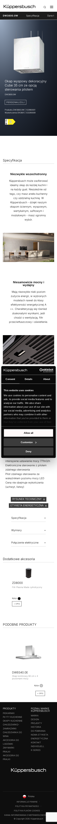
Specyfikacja (32, 15)
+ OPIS (17, 604)
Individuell (37, 746)
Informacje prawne (27, 802)
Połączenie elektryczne (24, 542)
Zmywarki (8, 747)
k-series (36, 750)
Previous (3, 579)
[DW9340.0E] (28, 653)
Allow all (28, 433)
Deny (28, 451)
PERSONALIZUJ (15, 102)
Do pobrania (38, 731)
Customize (27, 442)
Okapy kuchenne (12, 721)
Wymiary (16, 530)
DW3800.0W (10, 15)
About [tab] (46, 379)
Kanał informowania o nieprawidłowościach (28, 815)
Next (53, 579)
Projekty (36, 723)
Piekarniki (9, 713)
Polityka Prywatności (27, 806)
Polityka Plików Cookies (27, 810)
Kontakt (36, 742)
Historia (36, 727)
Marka (34, 715)
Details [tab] (28, 379)
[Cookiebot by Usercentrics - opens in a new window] (40, 370)
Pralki (6, 751)
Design (35, 719)
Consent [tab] (10, 379)
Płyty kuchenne (12, 717)
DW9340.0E (20, 672)
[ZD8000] (28, 573)
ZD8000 (17, 582)
